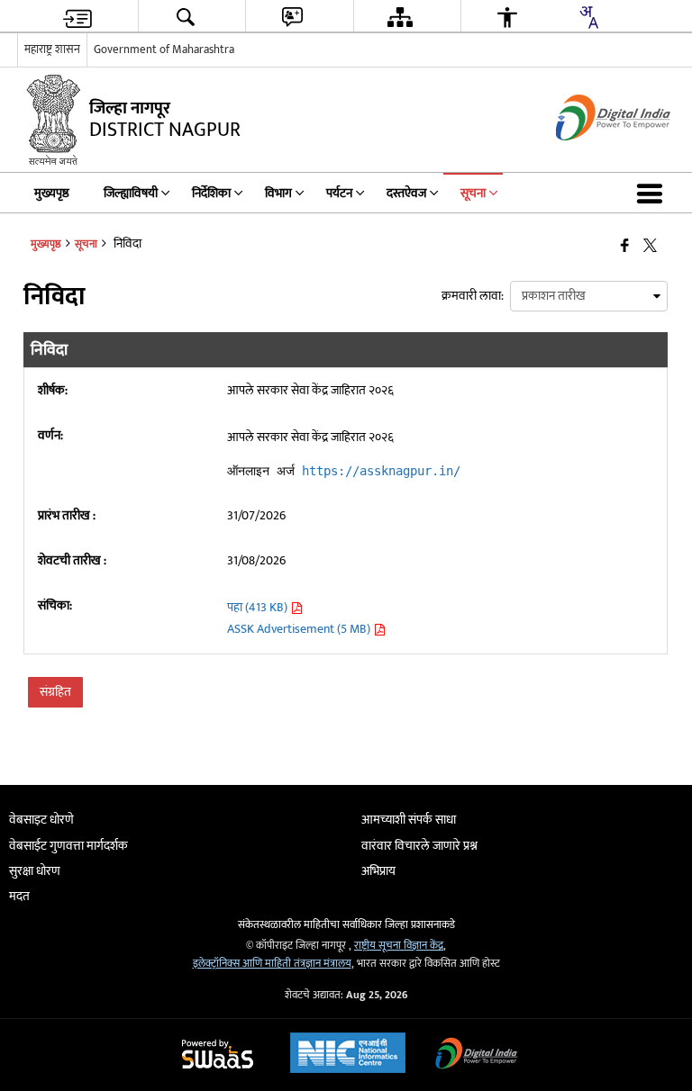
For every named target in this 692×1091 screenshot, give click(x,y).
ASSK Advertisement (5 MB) (300, 628)
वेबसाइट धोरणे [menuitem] (41, 819)
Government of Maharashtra (164, 49)
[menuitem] (77, 16)
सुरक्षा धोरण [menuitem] (34, 871)
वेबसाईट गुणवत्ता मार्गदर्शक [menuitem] (68, 845)
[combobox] (588, 17)
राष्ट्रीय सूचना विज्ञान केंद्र (398, 945)
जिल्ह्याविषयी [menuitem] (131, 193)
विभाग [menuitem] (278, 193)
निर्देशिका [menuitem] (211, 193)
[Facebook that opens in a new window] (625, 247)
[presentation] (589, 296)
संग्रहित (55, 691)
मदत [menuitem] (19, 896)
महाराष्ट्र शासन (52, 49)
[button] (653, 192)
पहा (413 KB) (258, 607)
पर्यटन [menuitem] (339, 193)
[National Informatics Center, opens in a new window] (348, 1055)
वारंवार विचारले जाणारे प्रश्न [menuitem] (419, 845)
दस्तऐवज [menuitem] (406, 193)
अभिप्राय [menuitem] (378, 871)
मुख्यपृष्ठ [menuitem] (51, 193)
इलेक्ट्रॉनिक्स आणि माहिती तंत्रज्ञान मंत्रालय (272, 963)
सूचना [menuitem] (473, 193)
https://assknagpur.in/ (381, 471)
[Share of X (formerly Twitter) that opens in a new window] (650, 247)
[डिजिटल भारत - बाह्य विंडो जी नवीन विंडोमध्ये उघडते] (590, 156)
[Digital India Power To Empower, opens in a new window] (477, 1055)
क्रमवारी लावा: (473, 295)
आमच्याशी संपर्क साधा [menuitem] (408, 819)
